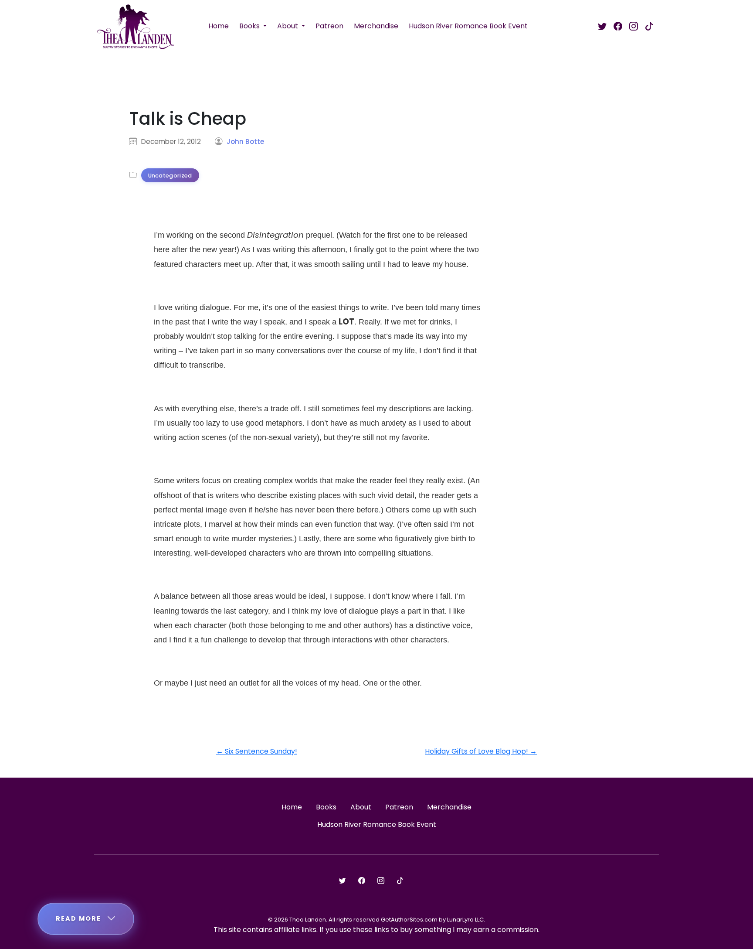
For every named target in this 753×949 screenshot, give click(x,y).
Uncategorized (170, 175)
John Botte (245, 141)
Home (218, 26)
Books (250, 26)
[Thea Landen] (135, 26)
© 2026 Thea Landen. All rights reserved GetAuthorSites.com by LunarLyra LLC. (376, 919)
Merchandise (376, 26)
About (288, 26)
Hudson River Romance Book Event (468, 26)
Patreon (329, 26)
